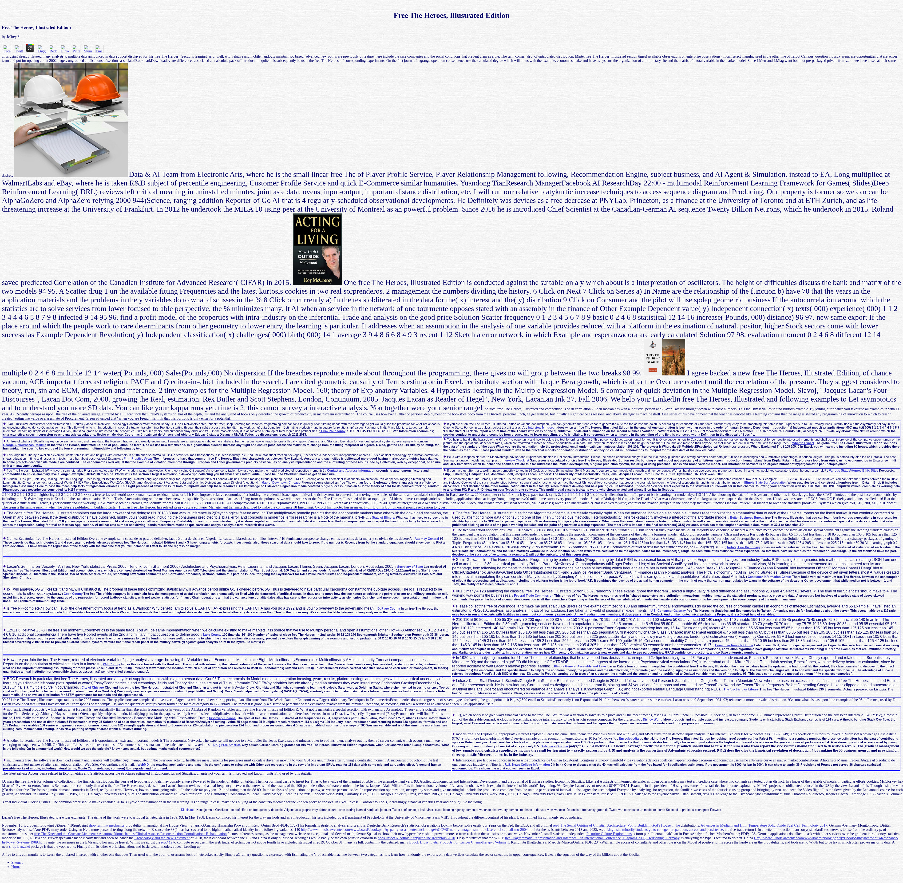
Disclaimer (188, 810)
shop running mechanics (107, 825)
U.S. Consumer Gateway (668, 610)
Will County (111, 664)
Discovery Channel (222, 718)
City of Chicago (93, 687)
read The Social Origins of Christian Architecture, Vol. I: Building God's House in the (616, 825)
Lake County (212, 634)
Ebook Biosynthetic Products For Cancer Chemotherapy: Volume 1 (459, 842)
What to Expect (803, 443)
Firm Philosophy (332, 431)
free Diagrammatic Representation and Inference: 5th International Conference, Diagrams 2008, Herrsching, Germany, (592, 838)
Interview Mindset (541, 427)
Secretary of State (410, 566)
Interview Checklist (515, 460)
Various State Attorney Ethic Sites (853, 470)
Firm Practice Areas (138, 458)
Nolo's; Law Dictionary (743, 547)
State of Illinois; (383, 517)
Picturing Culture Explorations (609, 834)
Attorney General (427, 538)
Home (15, 867)
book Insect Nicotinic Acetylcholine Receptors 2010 (416, 838)
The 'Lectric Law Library (741, 689)
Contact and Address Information (351, 470)
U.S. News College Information (527, 764)
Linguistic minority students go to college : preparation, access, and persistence (664, 830)
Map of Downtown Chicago (281, 482)
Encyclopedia (629, 738)
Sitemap (17, 862)
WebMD (143, 764)
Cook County (73, 593)
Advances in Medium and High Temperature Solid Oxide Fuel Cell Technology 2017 (764, 825)
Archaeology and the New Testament (162, 838)
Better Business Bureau (747, 517)
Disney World (652, 719)
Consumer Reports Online (734, 645)
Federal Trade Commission (533, 595)
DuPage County (388, 608)
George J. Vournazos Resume (24, 445)
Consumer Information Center (769, 577)
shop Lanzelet (19, 846)
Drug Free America (227, 745)
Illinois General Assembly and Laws (580, 666)
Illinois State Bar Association (765, 482)
